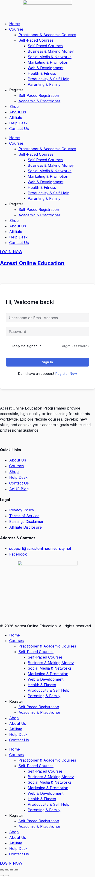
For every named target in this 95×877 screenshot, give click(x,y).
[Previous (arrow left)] (2, 875)
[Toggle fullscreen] (7, 870)
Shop (14, 106)
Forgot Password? (74, 346)
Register (16, 90)
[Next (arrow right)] (7, 875)
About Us (17, 112)
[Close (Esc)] (16, 870)
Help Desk (18, 123)
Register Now (66, 373)
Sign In (47, 362)
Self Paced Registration (38, 95)
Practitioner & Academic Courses (47, 34)
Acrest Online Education (32, 263)
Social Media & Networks (49, 56)
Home (14, 23)
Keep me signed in (27, 346)
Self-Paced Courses (35, 40)
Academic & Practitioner (39, 101)
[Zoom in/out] (2, 870)
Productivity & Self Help (48, 79)
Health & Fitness (42, 73)
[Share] (11, 870)
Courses (16, 29)
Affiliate (15, 117)
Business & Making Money (51, 51)
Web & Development (45, 68)
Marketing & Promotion (48, 62)
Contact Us (19, 128)
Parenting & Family (44, 84)
